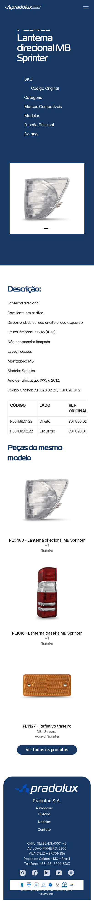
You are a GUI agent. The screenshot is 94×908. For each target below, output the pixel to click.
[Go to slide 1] (46, 228)
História (44, 814)
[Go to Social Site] (22, 872)
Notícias (44, 822)
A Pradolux (44, 808)
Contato (44, 829)
